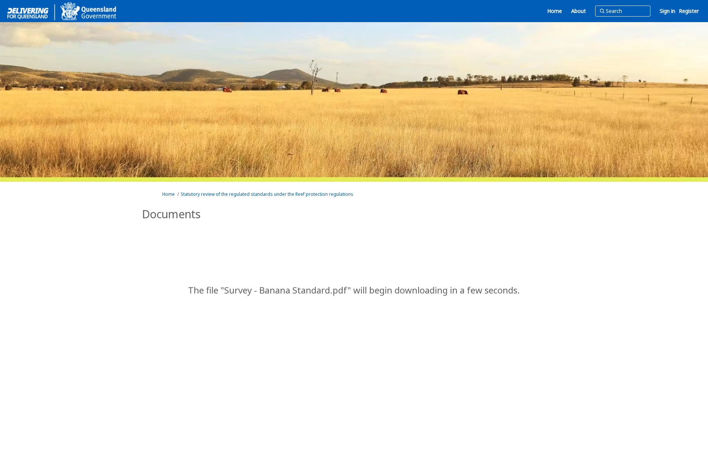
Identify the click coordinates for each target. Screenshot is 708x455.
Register (689, 10)
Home (168, 194)
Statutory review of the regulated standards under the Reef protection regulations (267, 194)
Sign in (667, 10)
